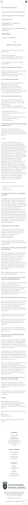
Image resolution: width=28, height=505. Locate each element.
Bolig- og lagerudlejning (14, 442)
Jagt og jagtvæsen (14, 435)
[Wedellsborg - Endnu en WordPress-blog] (14, 489)
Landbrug (14, 444)
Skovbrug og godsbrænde (14, 440)
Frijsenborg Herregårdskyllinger (14, 438)
